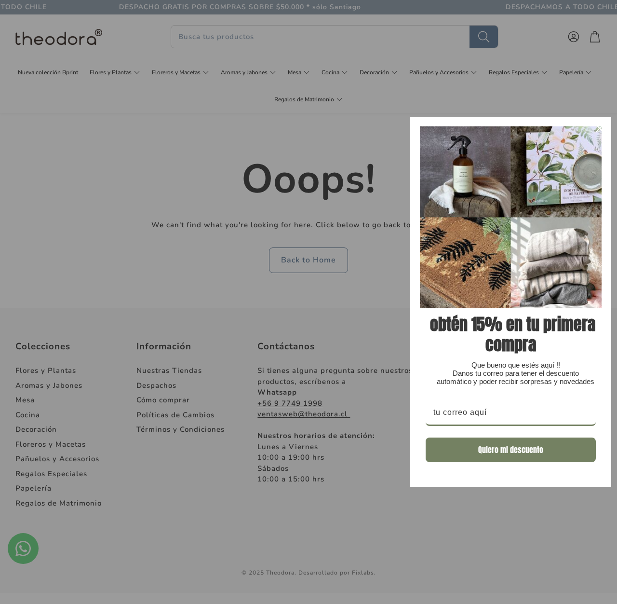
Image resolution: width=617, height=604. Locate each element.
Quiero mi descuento (510, 449)
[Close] (599, 128)
